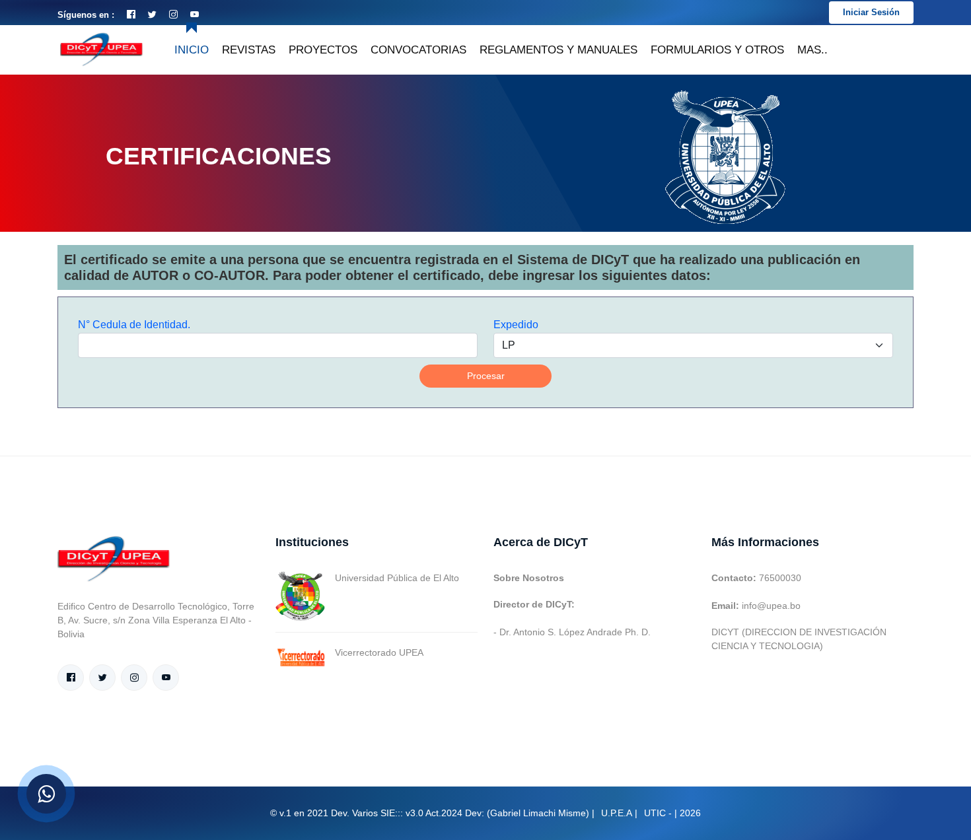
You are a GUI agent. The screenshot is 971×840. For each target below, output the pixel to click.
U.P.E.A (616, 813)
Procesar (486, 375)
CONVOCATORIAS (418, 50)
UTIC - (658, 813)
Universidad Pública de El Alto (397, 578)
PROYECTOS (323, 50)
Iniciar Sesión (871, 12)
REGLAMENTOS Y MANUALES (558, 50)
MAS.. (812, 50)
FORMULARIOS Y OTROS (717, 50)
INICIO (191, 50)
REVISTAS (248, 50)
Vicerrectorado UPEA (379, 652)
